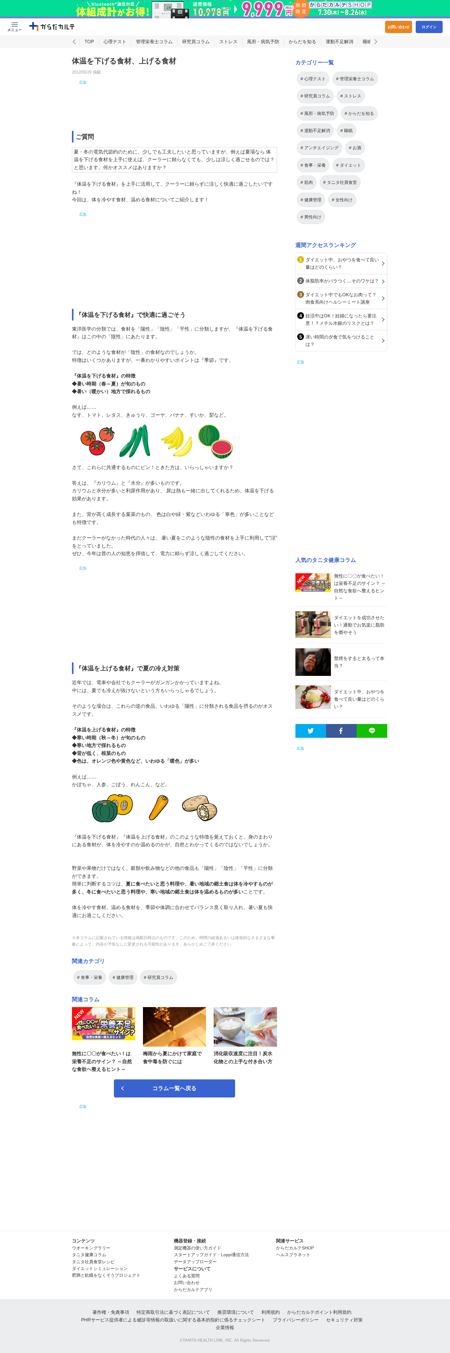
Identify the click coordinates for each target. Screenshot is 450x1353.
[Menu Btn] (14, 26)
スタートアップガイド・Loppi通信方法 (211, 1254)
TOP (89, 41)
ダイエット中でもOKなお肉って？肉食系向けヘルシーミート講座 (341, 298)
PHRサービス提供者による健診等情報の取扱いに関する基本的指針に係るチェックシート (173, 1319)
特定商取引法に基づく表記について (173, 1312)
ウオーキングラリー (91, 1247)
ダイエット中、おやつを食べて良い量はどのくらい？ (342, 263)
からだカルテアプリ (193, 1289)
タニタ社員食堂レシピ (93, 1261)
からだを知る (302, 41)
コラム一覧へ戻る (174, 1088)
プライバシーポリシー (296, 1319)
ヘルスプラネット (293, 1254)
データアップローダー (195, 1261)
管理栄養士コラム (154, 41)
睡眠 (367, 41)
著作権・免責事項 (110, 1312)
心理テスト (114, 41)
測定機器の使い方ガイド (197, 1247)
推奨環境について (235, 1312)
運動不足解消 (339, 41)
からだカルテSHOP (295, 1247)
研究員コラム (196, 41)
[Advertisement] (174, 99)
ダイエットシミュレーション (100, 1268)
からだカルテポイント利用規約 (319, 1312)
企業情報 (225, 1327)
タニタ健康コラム (89, 1254)
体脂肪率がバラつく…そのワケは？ (342, 280)
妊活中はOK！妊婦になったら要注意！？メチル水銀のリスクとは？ (341, 319)
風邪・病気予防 (263, 41)
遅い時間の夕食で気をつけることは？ (340, 340)
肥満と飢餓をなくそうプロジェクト (106, 1275)
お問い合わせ (399, 27)
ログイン (429, 27)
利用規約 (270, 1312)
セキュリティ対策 (344, 1319)
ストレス (228, 41)
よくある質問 (187, 1275)
